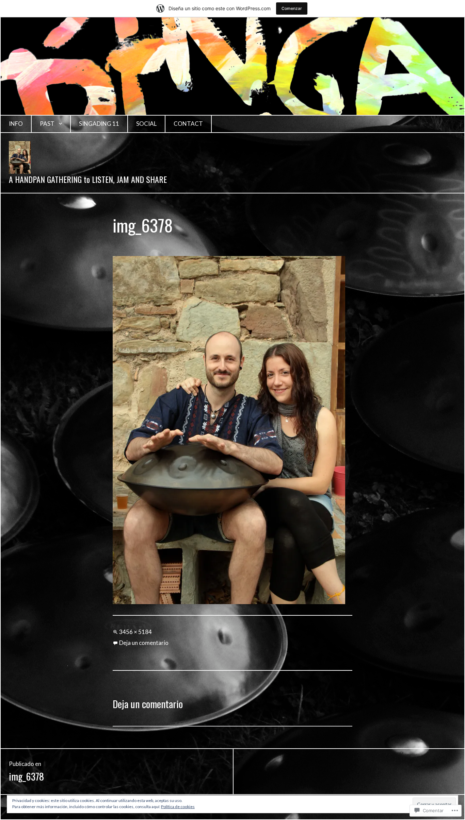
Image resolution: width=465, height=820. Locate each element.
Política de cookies (178, 806)
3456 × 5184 (135, 631)
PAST (47, 123)
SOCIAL (146, 123)
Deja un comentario (144, 642)
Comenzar (292, 8)
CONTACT (188, 123)
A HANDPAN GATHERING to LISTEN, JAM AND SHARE (88, 179)
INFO (16, 123)
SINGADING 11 (99, 123)
